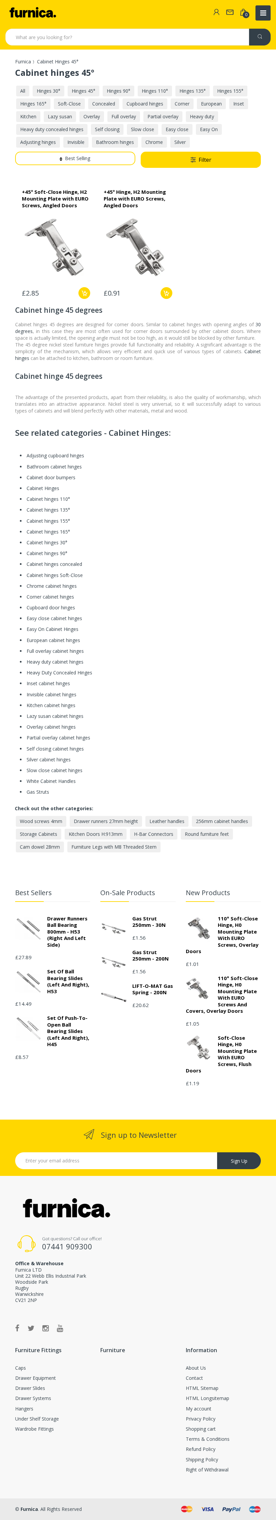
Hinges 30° (48, 91)
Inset (238, 103)
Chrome (154, 142)
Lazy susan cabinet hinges (55, 716)
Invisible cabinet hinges (51, 694)
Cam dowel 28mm (40, 847)
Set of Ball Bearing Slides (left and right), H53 (68, 981)
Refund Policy (200, 1449)
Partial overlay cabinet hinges (58, 737)
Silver (180, 142)
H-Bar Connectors (153, 834)
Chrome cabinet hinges (52, 586)
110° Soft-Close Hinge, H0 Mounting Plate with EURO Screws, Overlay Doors (222, 935)
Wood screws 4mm (41, 821)
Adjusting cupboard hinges (55, 455)
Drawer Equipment (35, 1378)
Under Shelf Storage (37, 1419)
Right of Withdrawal (207, 1469)
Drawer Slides (30, 1388)
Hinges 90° (118, 91)
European (211, 103)
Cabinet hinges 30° (47, 542)
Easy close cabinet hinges (54, 618)
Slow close (142, 129)
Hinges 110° (155, 91)
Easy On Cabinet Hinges (52, 629)
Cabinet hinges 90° (47, 553)
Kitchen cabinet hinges (51, 705)
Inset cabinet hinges (48, 683)
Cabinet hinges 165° (48, 531)
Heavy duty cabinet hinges (55, 662)
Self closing (107, 129)
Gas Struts (38, 792)
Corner (182, 103)
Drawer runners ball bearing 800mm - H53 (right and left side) (67, 931)
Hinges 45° (83, 91)
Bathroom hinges (115, 142)
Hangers (24, 1408)
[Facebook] (17, 1328)
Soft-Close (69, 103)
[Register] (216, 13)
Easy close (177, 129)
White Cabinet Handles (51, 781)
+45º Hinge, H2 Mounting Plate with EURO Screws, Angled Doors (135, 198)
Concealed (103, 103)
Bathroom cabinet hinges (54, 466)
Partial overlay (162, 116)
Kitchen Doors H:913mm (96, 834)
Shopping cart (201, 1429)
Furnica (23, 61)
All (22, 91)
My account (198, 1408)
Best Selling (77, 158)
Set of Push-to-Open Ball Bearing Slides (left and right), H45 (68, 1030)
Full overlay (123, 116)
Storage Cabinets (38, 834)
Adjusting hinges (38, 142)
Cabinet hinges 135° (48, 510)
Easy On (209, 129)
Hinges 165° (33, 103)
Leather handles (166, 821)
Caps (20, 1368)
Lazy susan (60, 116)
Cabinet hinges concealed (54, 564)
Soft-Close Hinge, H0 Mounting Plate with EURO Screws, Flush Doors (221, 1054)
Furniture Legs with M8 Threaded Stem (114, 847)
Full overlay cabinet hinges (55, 651)
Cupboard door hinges (51, 607)
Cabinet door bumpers (51, 477)
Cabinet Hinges (43, 488)
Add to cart (84, 293)
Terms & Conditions (208, 1439)
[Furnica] (32, 13)
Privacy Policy (200, 1419)
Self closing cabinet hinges (55, 749)
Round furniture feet (207, 834)
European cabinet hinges (53, 640)
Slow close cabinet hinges (54, 770)
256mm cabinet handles (222, 821)
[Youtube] (60, 1328)
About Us (196, 1368)
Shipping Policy (202, 1459)
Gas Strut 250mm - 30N (149, 922)
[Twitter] (31, 1328)
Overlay (91, 116)
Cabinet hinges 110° (48, 499)
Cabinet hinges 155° (48, 521)
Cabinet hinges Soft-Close (55, 575)
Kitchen (28, 116)
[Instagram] (45, 1328)
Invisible (75, 142)
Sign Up (239, 1161)
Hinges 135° (192, 91)
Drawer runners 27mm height (106, 821)
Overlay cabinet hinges (51, 727)
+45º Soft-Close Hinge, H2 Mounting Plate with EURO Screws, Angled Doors (55, 198)
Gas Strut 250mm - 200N (150, 955)
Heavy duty (202, 116)
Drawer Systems (33, 1398)
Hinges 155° (230, 91)
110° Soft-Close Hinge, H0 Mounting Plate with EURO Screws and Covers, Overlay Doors (222, 994)
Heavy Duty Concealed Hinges (59, 672)
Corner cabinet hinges (50, 597)
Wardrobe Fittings (34, 1429)
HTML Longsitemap (207, 1398)
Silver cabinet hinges (49, 759)
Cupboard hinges (145, 103)
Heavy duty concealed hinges (51, 129)
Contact (194, 1378)
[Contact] (230, 13)
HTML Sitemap (202, 1388)
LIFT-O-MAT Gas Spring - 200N (152, 989)
